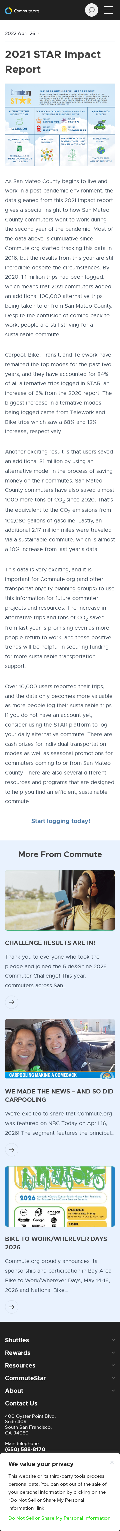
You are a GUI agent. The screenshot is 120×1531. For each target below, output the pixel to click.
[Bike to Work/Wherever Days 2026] (60, 1196)
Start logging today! (60, 821)
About (14, 1391)
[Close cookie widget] (112, 1462)
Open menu (108, 10)
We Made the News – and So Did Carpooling (59, 1095)
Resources (20, 1366)
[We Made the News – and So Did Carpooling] (60, 1049)
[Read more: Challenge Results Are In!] (11, 1002)
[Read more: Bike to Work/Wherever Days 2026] (11, 1307)
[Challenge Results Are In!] (60, 900)
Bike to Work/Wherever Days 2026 (56, 1243)
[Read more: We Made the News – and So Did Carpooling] (11, 1149)
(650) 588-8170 (25, 1449)
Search (91, 10)
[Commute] (22, 10)
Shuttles (17, 1340)
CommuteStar (25, 1378)
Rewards (17, 1353)
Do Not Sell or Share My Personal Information (59, 1518)
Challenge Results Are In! (50, 943)
